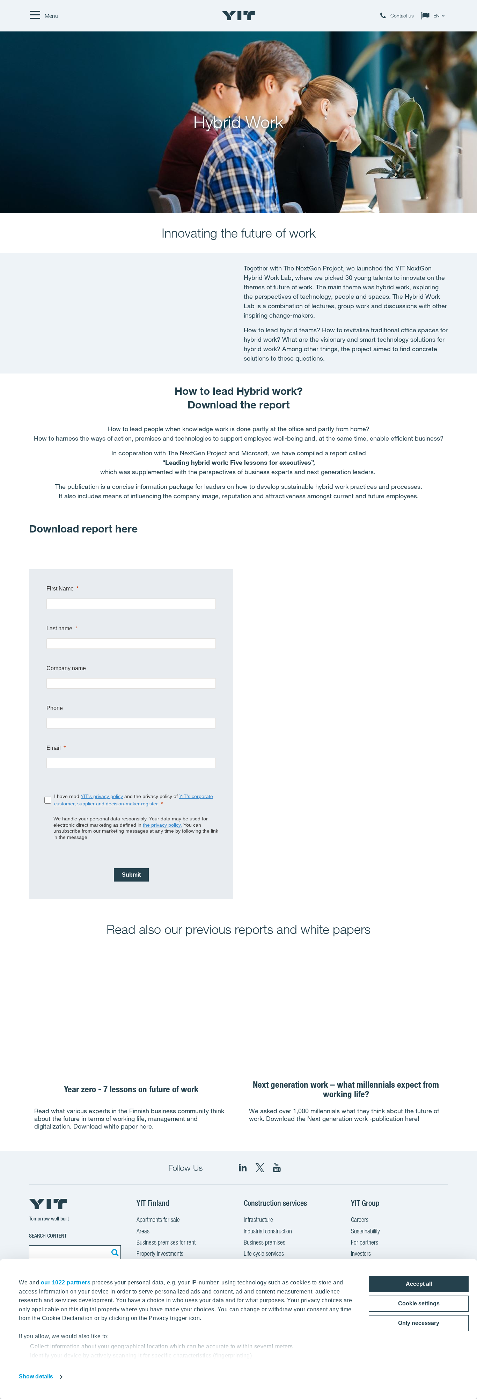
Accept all (419, 1284)
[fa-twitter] (259, 1167)
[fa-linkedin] (242, 1167)
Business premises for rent (166, 1242)
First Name (60, 589)
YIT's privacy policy (102, 796)
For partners (364, 1242)
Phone (54, 708)
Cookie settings (419, 1303)
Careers (359, 1219)
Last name (59, 628)
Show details (36, 1376)
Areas (143, 1231)
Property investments (160, 1253)
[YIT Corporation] (276, 1167)
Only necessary (418, 1323)
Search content (48, 1235)
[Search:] (113, 1252)
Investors (361, 1253)
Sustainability (365, 1231)
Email (53, 748)
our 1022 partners (66, 1282)
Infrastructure (258, 1219)
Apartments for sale (158, 1219)
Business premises (264, 1242)
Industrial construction (268, 1231)
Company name (66, 668)
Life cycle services (264, 1253)
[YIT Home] (238, 15)
